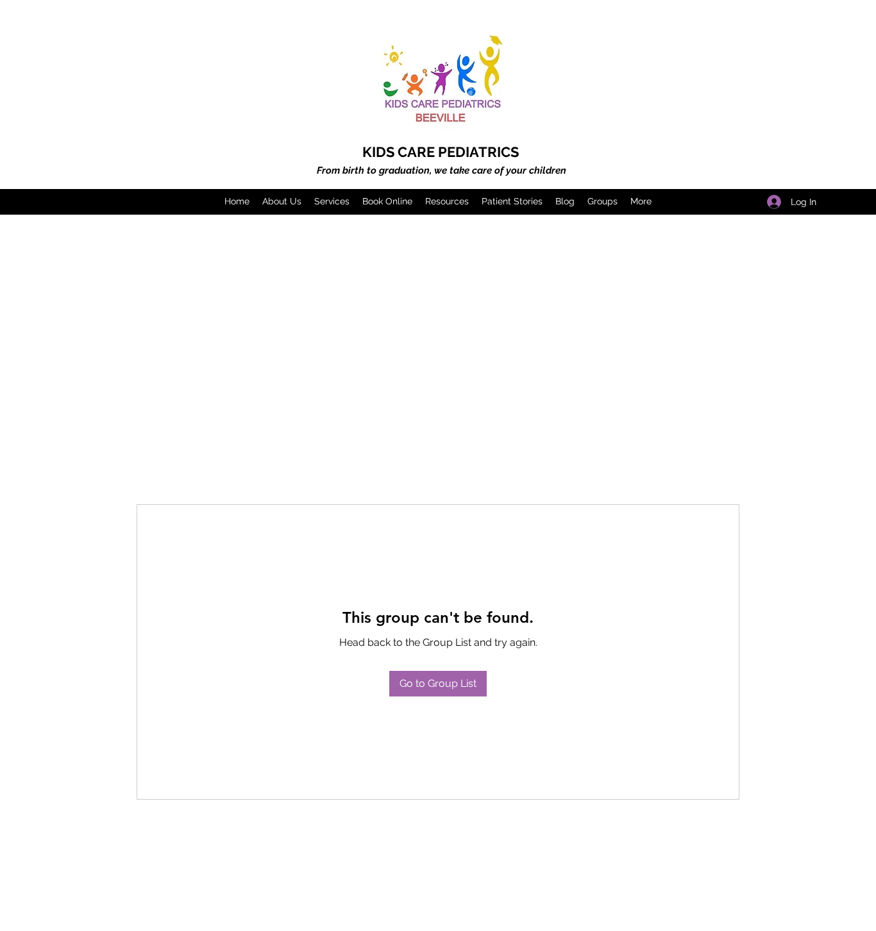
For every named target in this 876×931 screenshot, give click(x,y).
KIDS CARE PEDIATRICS (440, 152)
